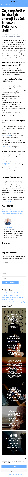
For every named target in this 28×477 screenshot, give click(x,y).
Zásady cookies (8, 474)
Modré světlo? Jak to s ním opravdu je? (12, 297)
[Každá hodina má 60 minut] (14, 320)
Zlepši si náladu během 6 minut (11, 248)
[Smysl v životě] (14, 443)
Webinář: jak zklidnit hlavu (9, 299)
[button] (26, 458)
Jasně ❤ (14, 466)
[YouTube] (16, 1)
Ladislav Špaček (6, 135)
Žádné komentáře (15, 36)
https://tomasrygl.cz (9, 229)
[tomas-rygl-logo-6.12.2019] (5, 4)
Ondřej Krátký (6, 164)
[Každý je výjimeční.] (14, 418)
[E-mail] (11, 1)
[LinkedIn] (14, 1)
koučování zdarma (7, 201)
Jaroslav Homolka (7, 171)
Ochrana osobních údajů (17, 474)
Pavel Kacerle (5, 155)
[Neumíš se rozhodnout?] (14, 345)
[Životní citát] (14, 369)
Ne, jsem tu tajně (14, 471)
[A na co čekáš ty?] (14, 394)
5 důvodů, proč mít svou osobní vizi (11, 295)
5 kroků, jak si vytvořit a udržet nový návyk (14, 302)
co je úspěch (7, 209)
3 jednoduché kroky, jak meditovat (11, 293)
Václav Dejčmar (6, 146)
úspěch (12, 213)
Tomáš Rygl (15, 34)
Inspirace (5, 36)
